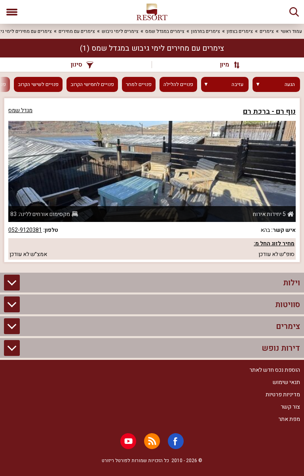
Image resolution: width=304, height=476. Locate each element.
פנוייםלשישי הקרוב (38, 84)
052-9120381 (25, 230)
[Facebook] (176, 441)
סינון (76, 64)
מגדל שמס (20, 110)
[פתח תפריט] (12, 12)
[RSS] (152, 441)
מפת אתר (289, 419)
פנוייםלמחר (139, 84)
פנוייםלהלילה (178, 84)
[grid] (152, 180)
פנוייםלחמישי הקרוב (92, 84)
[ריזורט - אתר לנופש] (152, 12)
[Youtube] (128, 441)
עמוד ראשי (291, 31)
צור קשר (290, 407)
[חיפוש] (294, 12)
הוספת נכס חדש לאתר (274, 370)
